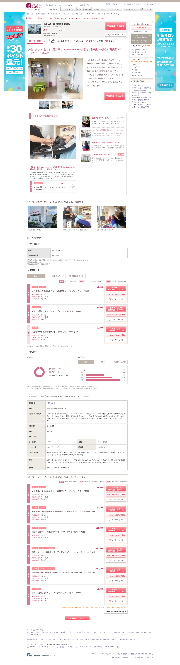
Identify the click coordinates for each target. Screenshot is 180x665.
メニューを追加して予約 (117, 294)
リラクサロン (115, 9)
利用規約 (125, 657)
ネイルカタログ (99, 9)
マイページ (141, 4)
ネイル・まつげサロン (84, 9)
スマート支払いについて (140, 86)
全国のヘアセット (32, 639)
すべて (36, 276)
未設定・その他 (120, 362)
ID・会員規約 (116, 657)
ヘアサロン (53, 9)
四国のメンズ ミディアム (47, 639)
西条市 (63, 632)
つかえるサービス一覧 (139, 52)
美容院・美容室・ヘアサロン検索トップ (120, 4)
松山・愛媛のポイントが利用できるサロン (104, 639)
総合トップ (30, 14)
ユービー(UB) (77, 647)
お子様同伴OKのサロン (36, 634)
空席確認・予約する (116, 26)
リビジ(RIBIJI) (31, 647)
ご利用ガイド (149, 657)
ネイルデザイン (137, 75)
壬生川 (70, 632)
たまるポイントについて (140, 50)
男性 (103, 362)
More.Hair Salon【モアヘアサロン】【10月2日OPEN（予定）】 (101, 647)
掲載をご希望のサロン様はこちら (141, 654)
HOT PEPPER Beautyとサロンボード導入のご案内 (109, 654)
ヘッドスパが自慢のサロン (118, 632)
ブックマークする (117, 34)
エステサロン (130, 9)
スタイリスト (136, 67)
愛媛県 (56, 632)
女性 (86, 362)
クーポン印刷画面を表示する (116, 612)
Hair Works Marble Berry (56, 23)
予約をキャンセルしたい (140, 102)
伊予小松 (78, 632)
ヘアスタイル (68, 9)
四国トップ (66, 14)
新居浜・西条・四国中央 (44, 632)
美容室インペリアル (66, 647)
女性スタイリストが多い (99, 632)
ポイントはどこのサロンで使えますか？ (141, 94)
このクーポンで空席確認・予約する (116, 288)
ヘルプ (151, 4)
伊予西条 (86, 632)
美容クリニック (145, 9)
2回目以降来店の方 (76, 276)
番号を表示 (51, 403)
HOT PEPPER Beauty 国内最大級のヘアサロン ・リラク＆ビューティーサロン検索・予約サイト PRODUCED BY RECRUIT (34, 6)
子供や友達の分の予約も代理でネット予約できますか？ (141, 99)
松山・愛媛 (30, 632)
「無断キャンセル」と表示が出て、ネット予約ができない (141, 106)
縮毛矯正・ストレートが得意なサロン (140, 632)
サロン (134, 64)
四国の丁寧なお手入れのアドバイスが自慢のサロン (74, 639)
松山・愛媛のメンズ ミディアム (129, 639)
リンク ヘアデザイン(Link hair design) (47, 647)
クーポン (135, 70)
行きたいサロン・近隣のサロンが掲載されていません (141, 89)
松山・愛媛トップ (77, 14)
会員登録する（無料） (141, 31)
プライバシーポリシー (136, 657)
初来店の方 (56, 276)
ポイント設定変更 (137, 54)
